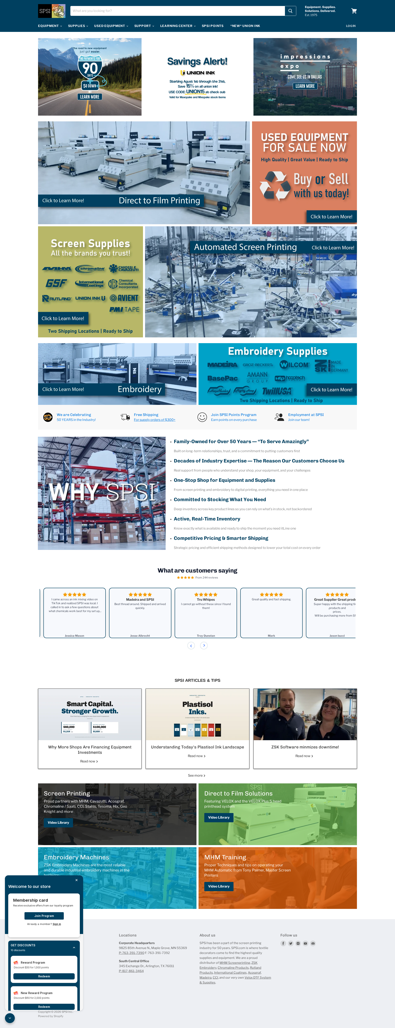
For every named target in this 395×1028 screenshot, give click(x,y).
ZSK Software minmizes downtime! (305, 747)
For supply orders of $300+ (154, 420)
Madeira (205, 977)
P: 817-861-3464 (131, 971)
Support (143, 26)
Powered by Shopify (50, 1016)
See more (195, 775)
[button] (44, 947)
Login (351, 26)
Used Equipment (110, 26)
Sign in (57, 924)
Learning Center (176, 26)
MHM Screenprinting (235, 963)
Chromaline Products (233, 968)
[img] (185, 577)
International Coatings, (230, 973)
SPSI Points (213, 26)
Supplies (77, 26)
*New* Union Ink (245, 26)
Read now (88, 761)
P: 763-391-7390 (131, 953)
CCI (215, 977)
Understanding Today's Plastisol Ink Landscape (197, 747)
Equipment (49, 26)
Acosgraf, (254, 973)
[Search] (290, 11)
